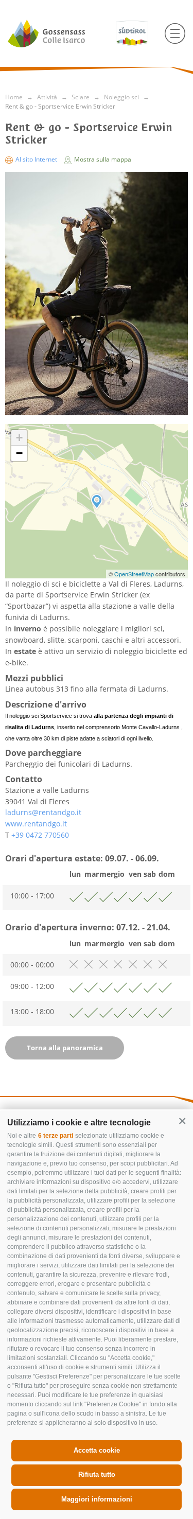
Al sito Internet (36, 159)
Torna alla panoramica (65, 1047)
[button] (182, 1121)
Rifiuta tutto (96, 1474)
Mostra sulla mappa (102, 159)
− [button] (19, 453)
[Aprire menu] (175, 33)
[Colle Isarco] (58, 33)
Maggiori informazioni (96, 1499)
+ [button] (19, 437)
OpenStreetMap (134, 574)
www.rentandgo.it (36, 823)
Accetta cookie (97, 1450)
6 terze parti (55, 1135)
